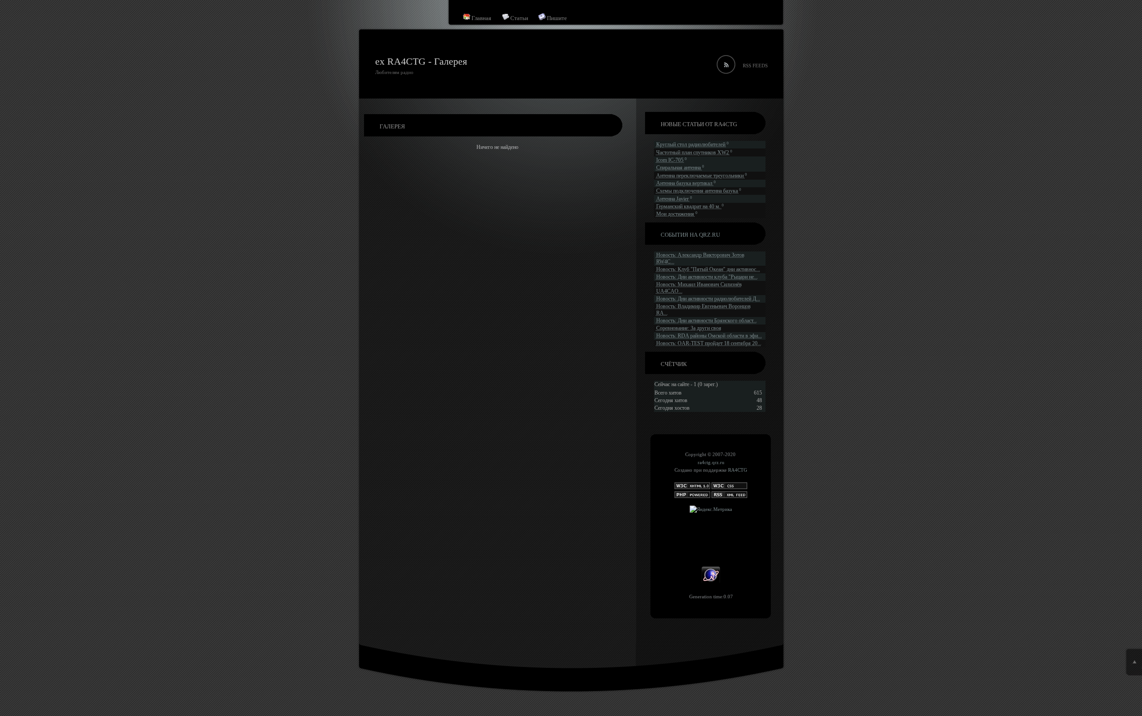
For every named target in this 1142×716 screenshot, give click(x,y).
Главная (480, 18)
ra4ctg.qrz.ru (711, 462)
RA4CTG (737, 470)
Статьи (518, 18)
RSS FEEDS (755, 65)
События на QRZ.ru (690, 234)
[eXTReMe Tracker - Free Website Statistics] (711, 581)
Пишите (556, 18)
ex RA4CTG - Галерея (421, 61)
